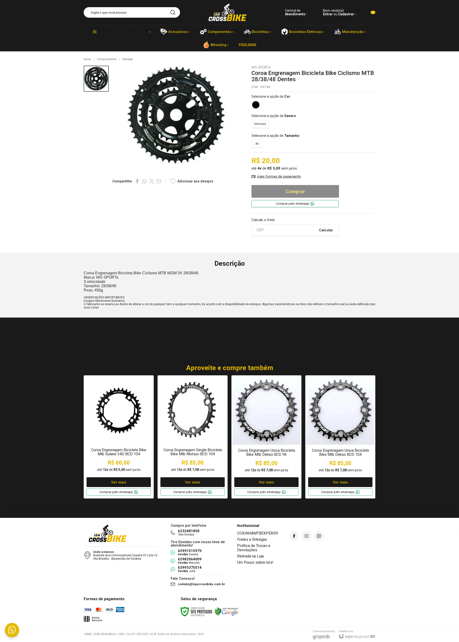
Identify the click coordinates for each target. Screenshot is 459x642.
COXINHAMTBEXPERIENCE (260, 533)
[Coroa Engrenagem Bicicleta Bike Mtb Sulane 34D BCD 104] (118, 437)
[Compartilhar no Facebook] (137, 181)
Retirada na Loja (250, 556)
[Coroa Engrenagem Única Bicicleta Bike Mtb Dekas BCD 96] (266, 437)
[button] (96, 79)
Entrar (328, 14)
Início (87, 59)
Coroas (127, 59)
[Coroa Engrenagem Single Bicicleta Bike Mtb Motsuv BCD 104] (192, 437)
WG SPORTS (261, 67)
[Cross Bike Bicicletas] (227, 12)
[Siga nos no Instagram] (319, 536)
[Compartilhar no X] (151, 181)
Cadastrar (346, 14)
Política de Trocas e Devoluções (253, 547)
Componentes (106, 59)
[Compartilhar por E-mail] (158, 181)
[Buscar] (172, 12)
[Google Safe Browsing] (226, 611)
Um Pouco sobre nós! (255, 562)
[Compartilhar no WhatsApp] (144, 181)
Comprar (295, 191)
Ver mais (118, 482)
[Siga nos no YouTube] (306, 536)
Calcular (326, 230)
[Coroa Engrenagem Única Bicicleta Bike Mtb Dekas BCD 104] (340, 437)
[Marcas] (149, 31)
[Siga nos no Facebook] (294, 536)
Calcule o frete (263, 220)
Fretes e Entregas (252, 539)
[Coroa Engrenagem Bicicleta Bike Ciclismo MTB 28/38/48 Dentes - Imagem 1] (96, 78)
